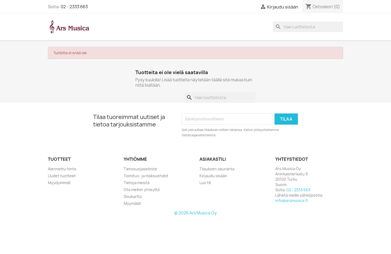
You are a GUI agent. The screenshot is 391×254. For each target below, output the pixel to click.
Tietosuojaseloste (140, 168)
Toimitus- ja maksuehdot (146, 175)
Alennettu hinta (62, 168)
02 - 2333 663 (74, 7)
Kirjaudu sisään (213, 175)
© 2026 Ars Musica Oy (195, 213)
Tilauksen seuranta (216, 168)
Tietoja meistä (136, 182)
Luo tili (205, 182)
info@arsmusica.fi (291, 200)
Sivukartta (133, 196)
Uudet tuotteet (62, 175)
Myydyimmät (59, 182)
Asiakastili (212, 159)
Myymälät (132, 203)
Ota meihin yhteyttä (142, 189)
